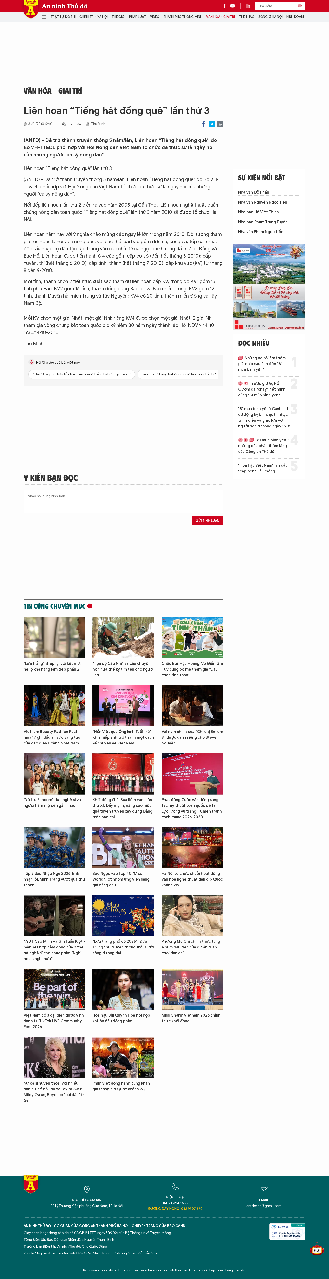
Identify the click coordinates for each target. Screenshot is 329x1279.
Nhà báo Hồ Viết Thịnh (258, 212)
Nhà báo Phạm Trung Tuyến (263, 222)
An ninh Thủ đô (64, 6)
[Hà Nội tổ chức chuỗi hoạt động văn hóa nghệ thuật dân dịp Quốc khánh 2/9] (192, 847)
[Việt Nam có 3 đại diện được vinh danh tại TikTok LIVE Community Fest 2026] (54, 989)
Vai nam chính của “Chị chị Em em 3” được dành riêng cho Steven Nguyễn (192, 737)
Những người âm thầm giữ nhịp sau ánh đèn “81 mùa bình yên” (262, 364)
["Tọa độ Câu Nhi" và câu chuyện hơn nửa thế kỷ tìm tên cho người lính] (123, 637)
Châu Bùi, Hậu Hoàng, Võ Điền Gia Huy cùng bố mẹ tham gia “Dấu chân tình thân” (192, 669)
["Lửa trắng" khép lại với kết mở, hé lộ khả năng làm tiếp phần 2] (54, 637)
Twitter (212, 124)
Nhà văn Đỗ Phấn (253, 192)
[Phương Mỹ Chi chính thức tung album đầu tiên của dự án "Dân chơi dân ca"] (192, 915)
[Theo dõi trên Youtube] (233, 6)
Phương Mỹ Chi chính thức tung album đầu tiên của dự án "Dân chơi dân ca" (191, 947)
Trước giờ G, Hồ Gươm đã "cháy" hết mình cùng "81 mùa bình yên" (262, 389)
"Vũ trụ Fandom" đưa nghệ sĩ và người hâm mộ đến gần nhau (52, 802)
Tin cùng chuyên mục (55, 606)
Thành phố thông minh (182, 17)
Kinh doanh (295, 17)
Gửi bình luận (207, 521)
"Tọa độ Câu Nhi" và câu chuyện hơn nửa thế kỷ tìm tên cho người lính (123, 669)
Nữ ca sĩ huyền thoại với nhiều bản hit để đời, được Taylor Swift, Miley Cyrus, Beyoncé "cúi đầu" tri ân (54, 1092)
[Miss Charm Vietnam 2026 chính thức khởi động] (192, 989)
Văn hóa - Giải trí (220, 17)
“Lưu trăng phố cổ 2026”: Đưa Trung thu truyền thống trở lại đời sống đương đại (123, 947)
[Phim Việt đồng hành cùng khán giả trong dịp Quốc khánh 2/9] (123, 1057)
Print (220, 124)
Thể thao (247, 17)
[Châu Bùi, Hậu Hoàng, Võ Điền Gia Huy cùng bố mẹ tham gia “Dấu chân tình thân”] (192, 637)
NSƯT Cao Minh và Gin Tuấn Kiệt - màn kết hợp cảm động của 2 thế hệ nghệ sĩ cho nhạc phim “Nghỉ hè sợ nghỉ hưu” (54, 950)
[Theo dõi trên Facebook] (226, 6)
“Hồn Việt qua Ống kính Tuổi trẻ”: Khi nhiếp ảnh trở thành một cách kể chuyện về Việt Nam (123, 737)
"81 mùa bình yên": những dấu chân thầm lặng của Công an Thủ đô (263, 446)
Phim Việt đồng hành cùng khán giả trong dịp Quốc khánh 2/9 (121, 1086)
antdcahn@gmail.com (264, 1206)
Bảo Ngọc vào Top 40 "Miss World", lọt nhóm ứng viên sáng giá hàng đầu (121, 879)
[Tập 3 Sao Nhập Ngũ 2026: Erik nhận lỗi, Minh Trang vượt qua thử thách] (54, 847)
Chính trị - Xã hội (93, 17)
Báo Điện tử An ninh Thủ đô (30, 9)
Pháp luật (137, 17)
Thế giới (118, 17)
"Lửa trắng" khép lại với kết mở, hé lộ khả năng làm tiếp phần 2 (52, 666)
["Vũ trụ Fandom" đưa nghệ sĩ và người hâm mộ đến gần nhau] (54, 774)
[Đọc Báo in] (250, 6)
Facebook (203, 124)
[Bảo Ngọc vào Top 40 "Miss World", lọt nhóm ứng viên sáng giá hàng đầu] (123, 847)
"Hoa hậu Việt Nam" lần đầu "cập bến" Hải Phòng (263, 468)
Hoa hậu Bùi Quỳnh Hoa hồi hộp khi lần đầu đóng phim (121, 1018)
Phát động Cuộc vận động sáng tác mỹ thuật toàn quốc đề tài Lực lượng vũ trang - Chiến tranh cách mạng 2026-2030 (192, 808)
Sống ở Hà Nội (270, 17)
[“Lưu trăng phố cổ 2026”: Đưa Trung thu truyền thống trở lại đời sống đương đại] (123, 915)
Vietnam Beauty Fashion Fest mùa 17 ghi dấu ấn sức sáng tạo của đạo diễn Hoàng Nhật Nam (52, 737)
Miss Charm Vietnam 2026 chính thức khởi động (191, 1018)
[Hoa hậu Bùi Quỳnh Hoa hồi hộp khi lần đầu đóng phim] (123, 989)
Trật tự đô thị (63, 17)
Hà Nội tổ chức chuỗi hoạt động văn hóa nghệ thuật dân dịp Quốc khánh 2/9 (192, 879)
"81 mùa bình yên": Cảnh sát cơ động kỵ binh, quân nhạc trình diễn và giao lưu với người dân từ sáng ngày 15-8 (264, 418)
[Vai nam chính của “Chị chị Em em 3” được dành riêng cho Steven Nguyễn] (192, 705)
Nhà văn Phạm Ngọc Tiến (260, 231)
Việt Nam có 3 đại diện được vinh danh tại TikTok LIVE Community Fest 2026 (54, 1021)
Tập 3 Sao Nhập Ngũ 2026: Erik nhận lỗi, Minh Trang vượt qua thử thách (54, 879)
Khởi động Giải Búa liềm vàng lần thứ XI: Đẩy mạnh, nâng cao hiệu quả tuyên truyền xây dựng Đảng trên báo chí (122, 808)
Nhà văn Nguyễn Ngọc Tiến (262, 202)
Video (154, 17)
